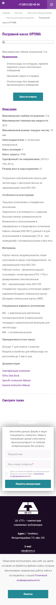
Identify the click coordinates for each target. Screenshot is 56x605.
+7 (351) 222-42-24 (29, 4)
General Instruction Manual (16, 385)
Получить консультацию (28, 483)
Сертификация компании (16, 370)
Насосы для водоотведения (20, 18)
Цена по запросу (28, 96)
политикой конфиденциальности (27, 475)
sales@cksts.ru (28, 550)
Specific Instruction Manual (16, 380)
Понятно (28, 594)
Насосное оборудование (39, 13)
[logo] (6, 4)
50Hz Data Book (10, 375)
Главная (6, 13)
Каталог (19, 13)
